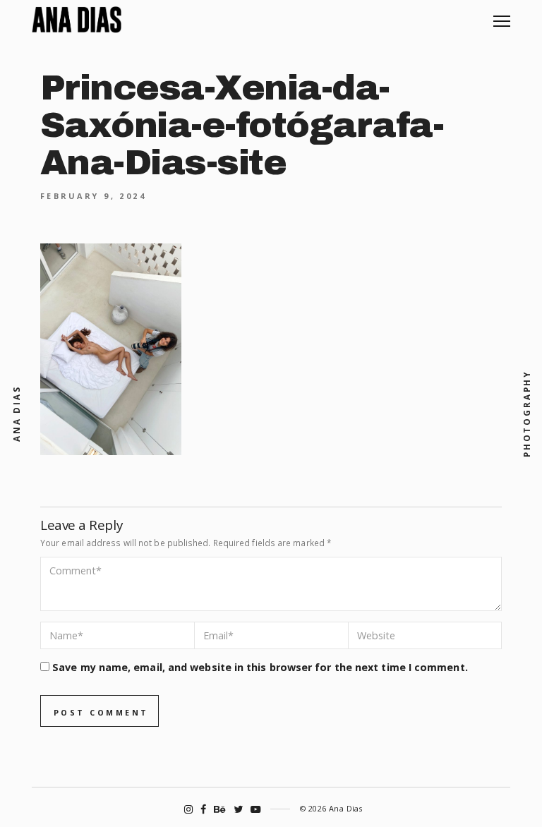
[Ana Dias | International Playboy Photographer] (76, 19)
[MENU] (501, 15)
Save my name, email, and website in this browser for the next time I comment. (260, 667)
